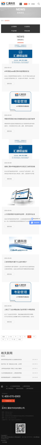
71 (15, 336)
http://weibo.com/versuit (10, 417)
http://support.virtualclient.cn (15, 419)
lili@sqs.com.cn (8, 412)
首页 (2, 20)
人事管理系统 (26, 386)
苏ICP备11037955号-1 (27, 437)
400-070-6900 (12, 396)
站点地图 (4, 442)
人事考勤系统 (29, 388)
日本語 (33, 4)
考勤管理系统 (19, 388)
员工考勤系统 (9, 388)
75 (34, 336)
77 (7, 339)
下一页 (13, 339)
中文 (26, 4)
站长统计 (3, 440)
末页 (19, 339)
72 (20, 336)
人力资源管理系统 (15, 386)
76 (3, 339)
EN (29, 4)
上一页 (10, 336)
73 (24, 336)
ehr (7, 386)
